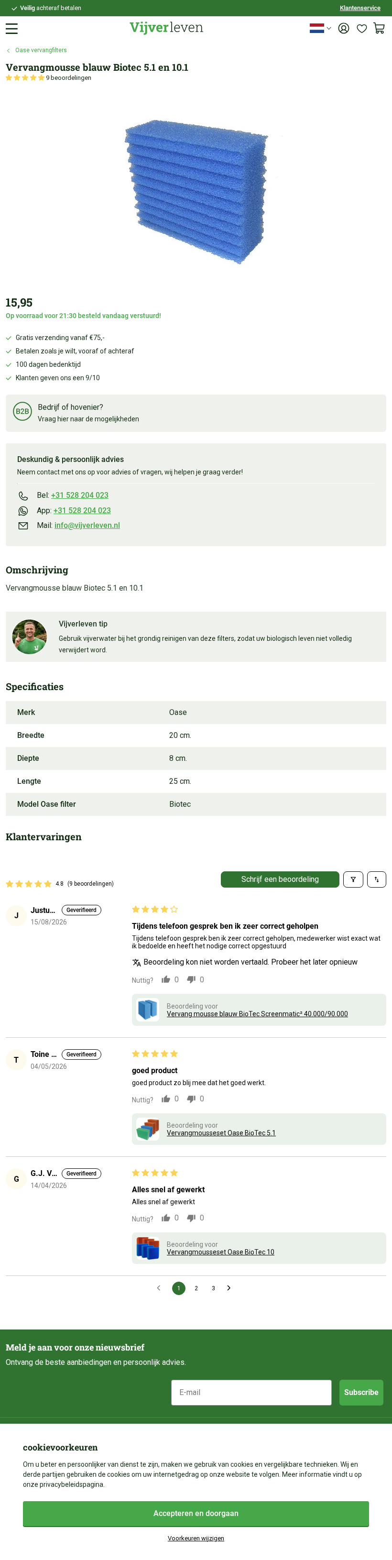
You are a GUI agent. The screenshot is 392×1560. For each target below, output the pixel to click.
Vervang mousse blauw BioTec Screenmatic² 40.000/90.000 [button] (257, 1014)
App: (74, 510)
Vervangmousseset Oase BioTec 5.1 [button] (221, 1133)
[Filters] (353, 879)
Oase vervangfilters (41, 50)
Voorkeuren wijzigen (196, 1538)
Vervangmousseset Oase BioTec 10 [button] (220, 1252)
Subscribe (361, 1392)
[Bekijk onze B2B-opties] (22, 413)
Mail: (78, 525)
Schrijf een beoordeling (280, 879)
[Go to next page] (231, 1288)
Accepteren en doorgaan (196, 1513)
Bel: (73, 495)
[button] (26, 77)
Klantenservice (360, 7)
